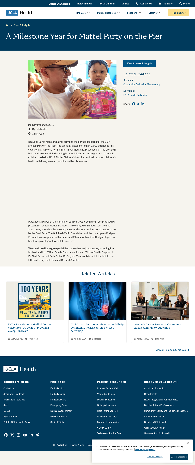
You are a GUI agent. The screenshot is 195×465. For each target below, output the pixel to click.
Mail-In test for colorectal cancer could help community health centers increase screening (97, 327)
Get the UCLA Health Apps (16, 421)
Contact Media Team (154, 416)
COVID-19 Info (104, 427)
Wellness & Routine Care (109, 433)
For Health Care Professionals (158, 405)
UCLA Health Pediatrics (135, 94)
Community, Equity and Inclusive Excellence (166, 410)
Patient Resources (106, 12)
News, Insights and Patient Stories (161, 399)
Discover (153, 12)
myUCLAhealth (107, 3)
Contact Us (146, 3)
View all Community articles (171, 349)
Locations (132, 12)
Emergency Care (58, 405)
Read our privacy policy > (145, 449)
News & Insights (22, 25)
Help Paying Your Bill (107, 410)
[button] (59, 3)
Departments (150, 393)
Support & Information (108, 421)
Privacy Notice (77, 444)
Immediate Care (58, 399)
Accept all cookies (178, 456)
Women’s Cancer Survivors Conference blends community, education (157, 326)
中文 (5, 405)
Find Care (81, 12)
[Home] (7, 25)
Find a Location (58, 393)
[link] (134, 104)
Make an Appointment (61, 410)
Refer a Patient (85, 3)
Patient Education (106, 399)
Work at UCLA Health (154, 427)
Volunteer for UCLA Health (157, 433)
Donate (125, 3)
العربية (6, 410)
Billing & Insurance (106, 405)
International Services (14, 399)
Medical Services (58, 416)
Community (129, 84)
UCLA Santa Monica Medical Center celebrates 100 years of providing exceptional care (29, 327)
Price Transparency (106, 416)
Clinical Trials (57, 421)
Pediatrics (141, 84)
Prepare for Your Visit (107, 388)
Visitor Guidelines (106, 393)
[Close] (188, 443)
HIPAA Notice (60, 444)
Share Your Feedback (14, 393)
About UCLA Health (154, 388)
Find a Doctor (178, 12)
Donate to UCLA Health (155, 421)
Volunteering (153, 84)
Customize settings (154, 456)
